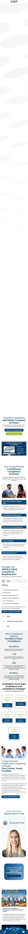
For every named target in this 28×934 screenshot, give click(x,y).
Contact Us (23, 932)
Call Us (4, 932)
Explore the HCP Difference (10, 796)
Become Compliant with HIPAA (11, 611)
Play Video (14, 832)
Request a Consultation (14, 433)
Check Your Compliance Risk (14, 430)
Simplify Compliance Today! (14, 875)
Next (16, 856)
